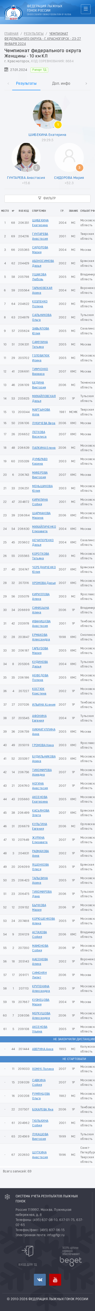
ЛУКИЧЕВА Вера (43, 423)
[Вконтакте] (40, 1280)
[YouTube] (55, 1280)
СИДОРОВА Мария (69, 178)
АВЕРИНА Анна (42, 1049)
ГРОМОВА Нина (43, 745)
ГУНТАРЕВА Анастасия (26, 178)
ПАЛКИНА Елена (44, 447)
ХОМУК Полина (43, 1069)
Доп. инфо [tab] (61, 84)
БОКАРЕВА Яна (42, 1109)
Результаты (34, 34)
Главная (11, 34)
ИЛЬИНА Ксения (43, 704)
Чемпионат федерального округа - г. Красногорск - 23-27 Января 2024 (42, 39)
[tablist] (47, 78)
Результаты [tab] (26, 84)
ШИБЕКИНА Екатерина (47, 135)
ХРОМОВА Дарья (44, 583)
